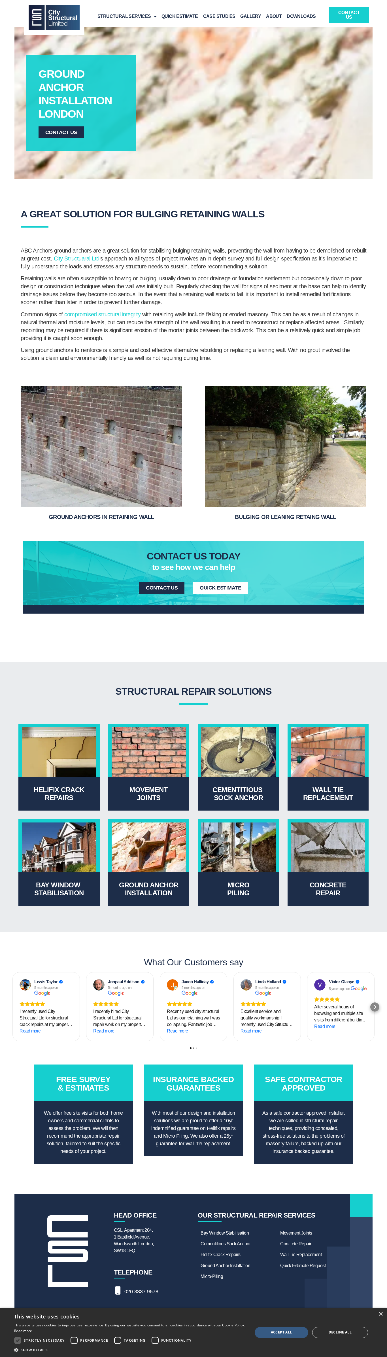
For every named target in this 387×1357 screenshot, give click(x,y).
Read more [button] (30, 1031)
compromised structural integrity (102, 314)
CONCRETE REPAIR (328, 889)
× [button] (381, 1314)
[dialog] (193, 1332)
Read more (23, 1330)
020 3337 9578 (141, 1291)
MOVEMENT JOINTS (148, 794)
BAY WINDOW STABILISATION (59, 889)
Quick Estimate (179, 16)
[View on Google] (25, 985)
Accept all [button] (281, 1332)
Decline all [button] (340, 1332)
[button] (12, 1007)
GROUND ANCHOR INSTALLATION (148, 889)
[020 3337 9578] (118, 1290)
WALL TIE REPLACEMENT (328, 794)
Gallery (250, 16)
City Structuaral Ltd (76, 258)
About (274, 16)
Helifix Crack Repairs (59, 794)
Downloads (301, 16)
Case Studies (219, 16)
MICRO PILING (238, 889)
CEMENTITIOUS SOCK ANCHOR (238, 794)
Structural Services (124, 16)
